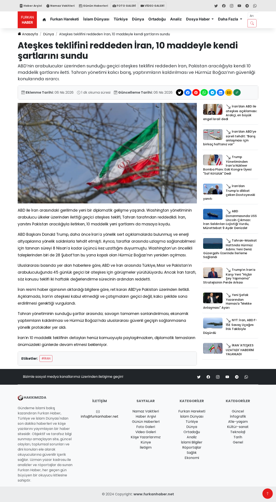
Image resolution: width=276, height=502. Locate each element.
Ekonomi (192, 457)
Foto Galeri (145, 426)
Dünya (138, 19)
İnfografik (238, 416)
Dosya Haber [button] (198, 19)
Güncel (238, 411)
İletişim (146, 447)
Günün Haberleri (95, 6)
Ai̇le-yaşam (238, 421)
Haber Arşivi (32, 6)
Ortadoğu (157, 19)
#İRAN (45, 358)
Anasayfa (30, 34)
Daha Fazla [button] (228, 19)
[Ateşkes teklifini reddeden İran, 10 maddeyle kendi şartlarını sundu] (107, 152)
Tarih (238, 437)
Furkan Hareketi (64, 19)
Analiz (176, 19)
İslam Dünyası (96, 19)
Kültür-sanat (238, 426)
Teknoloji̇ (237, 431)
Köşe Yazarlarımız (146, 437)
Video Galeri (145, 431)
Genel (238, 442)
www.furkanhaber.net (153, 494)
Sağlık (192, 452)
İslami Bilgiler (191, 442)
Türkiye (121, 19)
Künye (146, 442)
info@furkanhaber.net (99, 416)
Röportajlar (191, 447)
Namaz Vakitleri (62, 6)
